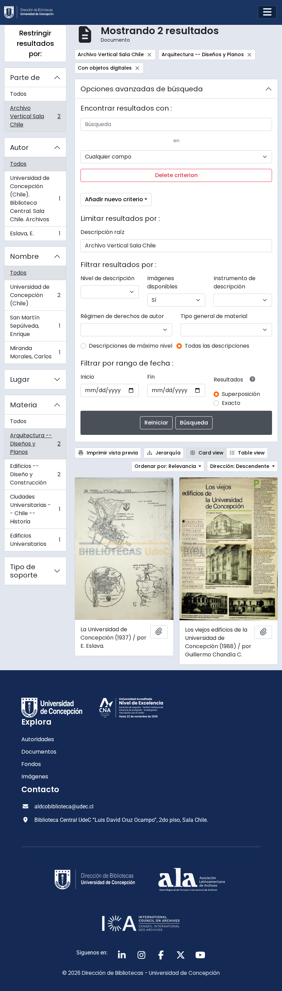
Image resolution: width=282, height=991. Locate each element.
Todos (18, 94)
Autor (19, 147)
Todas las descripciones (217, 346)
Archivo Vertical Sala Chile (35, 116)
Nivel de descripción (107, 278)
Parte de (25, 77)
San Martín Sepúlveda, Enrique (35, 326)
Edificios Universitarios (35, 540)
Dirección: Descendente (240, 466)
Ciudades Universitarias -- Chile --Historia (35, 509)
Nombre (24, 256)
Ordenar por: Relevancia (165, 466)
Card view (210, 452)
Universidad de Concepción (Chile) (35, 295)
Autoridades (37, 739)
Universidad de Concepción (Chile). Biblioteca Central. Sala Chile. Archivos (35, 198)
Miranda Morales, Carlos (35, 352)
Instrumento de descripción (235, 282)
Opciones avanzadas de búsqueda (141, 89)
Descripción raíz (102, 232)
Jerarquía (167, 452)
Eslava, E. (35, 235)
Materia (23, 405)
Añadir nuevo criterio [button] (114, 199)
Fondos (31, 764)
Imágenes (34, 776)
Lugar (20, 379)
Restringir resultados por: (35, 43)
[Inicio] (31, 12)
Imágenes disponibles (162, 282)
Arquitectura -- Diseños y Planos (35, 443)
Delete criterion (176, 175)
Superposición (241, 394)
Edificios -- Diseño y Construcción (35, 474)
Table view (251, 452)
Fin (151, 377)
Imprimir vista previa (111, 452)
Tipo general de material (214, 316)
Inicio (87, 377)
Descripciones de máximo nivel (130, 346)
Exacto (231, 403)
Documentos (38, 752)
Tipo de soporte (23, 571)
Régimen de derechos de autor (122, 316)
